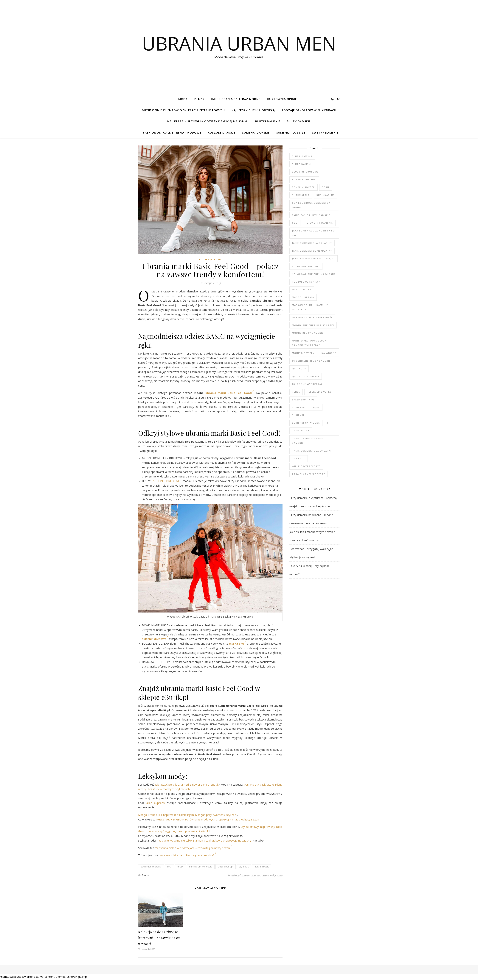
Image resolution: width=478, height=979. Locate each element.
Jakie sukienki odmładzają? (312, 250)
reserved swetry (319, 391)
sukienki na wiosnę (306, 422)
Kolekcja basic (210, 259)
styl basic (244, 866)
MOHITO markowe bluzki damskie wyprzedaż (310, 343)
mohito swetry (303, 353)
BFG (169, 866)
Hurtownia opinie (282, 99)
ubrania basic (261, 866)
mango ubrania (303, 297)
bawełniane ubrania (151, 866)
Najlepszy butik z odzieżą (253, 110)
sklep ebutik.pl (225, 866)
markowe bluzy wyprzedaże (312, 317)
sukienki (298, 415)
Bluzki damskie (267, 121)
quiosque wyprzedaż (307, 384)
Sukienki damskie (256, 132)
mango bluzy (301, 289)
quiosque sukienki (305, 376)
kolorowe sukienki (306, 266)
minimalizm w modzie (200, 866)
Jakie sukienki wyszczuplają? (313, 258)
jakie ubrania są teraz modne (235, 99)
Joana (145, 875)
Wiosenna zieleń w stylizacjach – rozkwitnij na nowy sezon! (192, 848)
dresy (180, 866)
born (325, 187)
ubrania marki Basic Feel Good (228, 393)
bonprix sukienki (304, 179)
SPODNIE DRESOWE (166, 481)
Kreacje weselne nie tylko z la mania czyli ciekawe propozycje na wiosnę (205, 840)
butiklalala (301, 195)
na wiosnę (329, 353)
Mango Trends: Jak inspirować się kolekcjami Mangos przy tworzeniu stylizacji (187, 815)
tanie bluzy (300, 430)
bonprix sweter (303, 187)
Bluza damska (302, 156)
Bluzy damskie (299, 121)
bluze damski (301, 164)
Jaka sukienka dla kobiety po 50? (313, 233)
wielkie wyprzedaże (306, 466)
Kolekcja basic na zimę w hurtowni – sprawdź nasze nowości (159, 938)
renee (296, 391)
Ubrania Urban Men (239, 43)
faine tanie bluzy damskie (311, 215)
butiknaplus (325, 195)
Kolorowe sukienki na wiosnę (314, 274)
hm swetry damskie (319, 222)
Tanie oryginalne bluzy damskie (309, 440)
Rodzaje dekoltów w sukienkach (309, 110)
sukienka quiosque (306, 407)
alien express (155, 803)
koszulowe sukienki (307, 281)
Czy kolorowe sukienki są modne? (311, 205)
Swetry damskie (325, 132)
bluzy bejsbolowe (305, 171)
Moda (183, 99)
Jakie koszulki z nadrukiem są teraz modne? (187, 855)
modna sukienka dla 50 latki (313, 325)
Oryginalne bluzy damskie (311, 360)
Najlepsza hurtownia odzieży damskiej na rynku (208, 121)
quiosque (299, 368)
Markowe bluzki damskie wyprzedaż (310, 307)
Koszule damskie (221, 132)
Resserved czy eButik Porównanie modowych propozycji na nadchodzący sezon (207, 819)
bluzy (199, 99)
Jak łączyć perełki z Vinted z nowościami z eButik (186, 784)
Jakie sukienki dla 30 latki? (312, 243)
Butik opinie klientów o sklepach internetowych (183, 110)
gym (295, 222)
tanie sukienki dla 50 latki (311, 450)
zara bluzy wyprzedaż (308, 474)
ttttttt (298, 458)
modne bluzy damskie (308, 332)
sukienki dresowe (154, 639)
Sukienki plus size (290, 132)
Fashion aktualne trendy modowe (172, 132)
